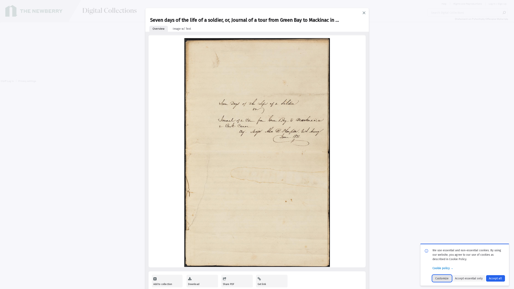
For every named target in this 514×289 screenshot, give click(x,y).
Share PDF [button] (229, 284)
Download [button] (193, 284)
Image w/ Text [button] (182, 29)
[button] (364, 12)
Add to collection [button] (162, 284)
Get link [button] (262, 284)
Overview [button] (158, 29)
